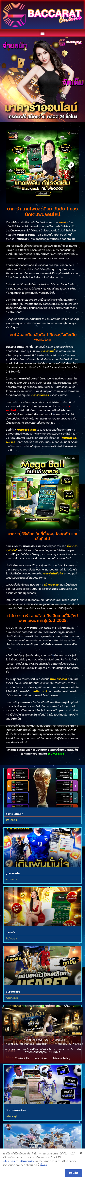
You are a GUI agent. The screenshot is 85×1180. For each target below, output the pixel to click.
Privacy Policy (61, 1058)
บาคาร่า (10, 932)
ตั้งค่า (43, 1165)
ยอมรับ (73, 1173)
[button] (42, 33)
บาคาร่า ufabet (74, 1049)
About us (41, 1058)
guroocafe (13, 873)
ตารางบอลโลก (14, 814)
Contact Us (22, 1058)
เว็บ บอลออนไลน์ (16, 1110)
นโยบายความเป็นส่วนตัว (18, 1161)
